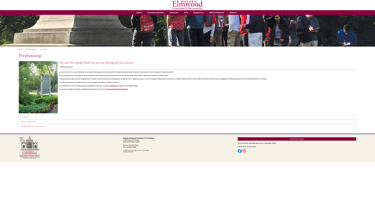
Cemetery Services (155, 13)
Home (139, 13)
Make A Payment (216, 13)
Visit (186, 13)
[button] (187, 117)
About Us (174, 13)
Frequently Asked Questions (117, 89)
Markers (233, 13)
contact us (114, 86)
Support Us (198, 13)
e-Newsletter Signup (297, 139)
